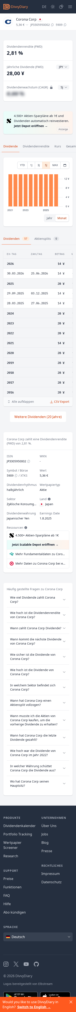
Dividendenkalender (19, 825)
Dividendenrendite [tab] (36, 146)
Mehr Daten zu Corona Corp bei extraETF (40, 563)
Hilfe (7, 904)
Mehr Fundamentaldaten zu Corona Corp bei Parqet (40, 554)
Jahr (49, 218)
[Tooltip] (49, 499)
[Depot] (61, 6)
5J (46, 165)
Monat (61, 218)
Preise (8, 878)
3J (39, 165)
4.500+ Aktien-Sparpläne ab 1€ (37, 535)
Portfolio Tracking (17, 834)
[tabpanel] (38, 192)
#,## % (15, 93)
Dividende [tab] (10, 146)
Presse (46, 851)
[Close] (71, 1002)
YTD (22, 165)
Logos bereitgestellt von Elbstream (28, 984)
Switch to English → (34, 1007)
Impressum (50, 873)
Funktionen (12, 887)
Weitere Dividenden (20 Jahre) (38, 416)
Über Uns (49, 825)
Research (10, 856)
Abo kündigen (14, 912)
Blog (45, 842)
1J (31, 165)
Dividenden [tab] (15, 239)
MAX (55, 165)
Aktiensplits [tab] (45, 239)
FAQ (6, 895)
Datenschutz (51, 882)
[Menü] (70, 7)
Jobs (44, 834)
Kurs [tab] (57, 146)
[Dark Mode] (53, 6)
